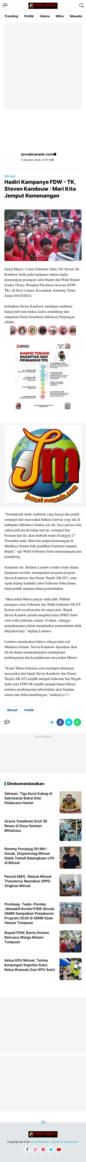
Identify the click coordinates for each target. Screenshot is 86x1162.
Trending (11, 16)
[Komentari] (7, 722)
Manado (76, 16)
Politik (29, 16)
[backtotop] (43, 1123)
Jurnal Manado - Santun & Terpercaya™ (54, 1141)
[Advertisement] (43, 66)
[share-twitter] (69, 722)
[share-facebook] (60, 722)
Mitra (60, 16)
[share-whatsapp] (77, 722)
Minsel (9, 176)
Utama (45, 16)
